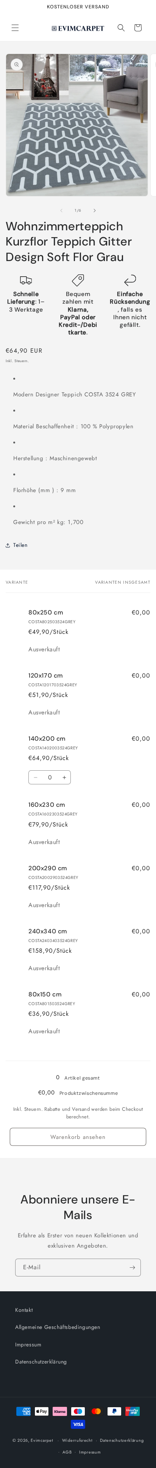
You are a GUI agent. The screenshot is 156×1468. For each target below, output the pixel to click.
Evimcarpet (42, 1440)
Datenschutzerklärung (41, 1361)
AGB (67, 1452)
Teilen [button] (20, 545)
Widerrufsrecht (77, 1440)
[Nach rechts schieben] (94, 210)
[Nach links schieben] (61, 210)
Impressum (28, 1344)
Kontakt (24, 1310)
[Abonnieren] (132, 1267)
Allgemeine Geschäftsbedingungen (57, 1327)
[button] (15, 27)
